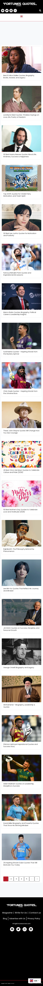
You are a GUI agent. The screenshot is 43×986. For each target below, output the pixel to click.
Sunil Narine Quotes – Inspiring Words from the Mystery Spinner (20, 352)
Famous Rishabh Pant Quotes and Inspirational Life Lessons (17, 274)
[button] (40, 10)
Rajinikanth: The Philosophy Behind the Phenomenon (18, 550)
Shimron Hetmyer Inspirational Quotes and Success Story (20, 745)
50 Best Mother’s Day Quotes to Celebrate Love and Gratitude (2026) (20, 510)
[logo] (19, 4)
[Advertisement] (21, 955)
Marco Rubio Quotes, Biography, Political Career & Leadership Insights (19, 313)
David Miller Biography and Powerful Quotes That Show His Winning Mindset (21, 824)
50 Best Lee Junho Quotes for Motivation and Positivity (19, 234)
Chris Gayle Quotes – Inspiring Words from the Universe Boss (20, 392)
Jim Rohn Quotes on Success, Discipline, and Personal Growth (21, 629)
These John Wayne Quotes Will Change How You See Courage (21, 431)
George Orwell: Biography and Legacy (18, 667)
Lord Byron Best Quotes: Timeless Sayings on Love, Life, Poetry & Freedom (21, 116)
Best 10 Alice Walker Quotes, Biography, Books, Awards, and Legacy (18, 76)
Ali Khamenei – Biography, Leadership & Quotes (19, 706)
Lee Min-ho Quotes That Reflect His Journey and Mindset (21, 589)
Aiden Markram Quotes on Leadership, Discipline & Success (18, 785)
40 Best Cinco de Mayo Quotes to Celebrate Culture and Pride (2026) (21, 471)
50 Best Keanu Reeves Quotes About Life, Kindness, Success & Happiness (19, 155)
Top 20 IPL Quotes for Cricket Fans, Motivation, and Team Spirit (17, 195)
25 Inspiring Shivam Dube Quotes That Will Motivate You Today (20, 863)
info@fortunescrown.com (21, 924)
